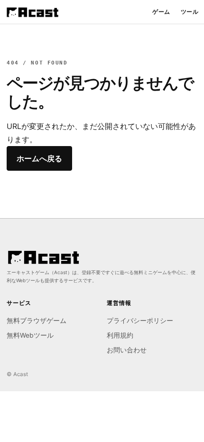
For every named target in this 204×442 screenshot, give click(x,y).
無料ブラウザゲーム (36, 320)
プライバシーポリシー (140, 320)
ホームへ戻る (39, 158)
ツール (189, 12)
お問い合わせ (127, 350)
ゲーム (161, 12)
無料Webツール (30, 335)
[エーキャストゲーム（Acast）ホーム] (32, 12)
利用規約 (120, 335)
